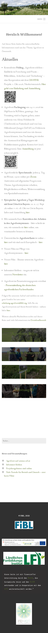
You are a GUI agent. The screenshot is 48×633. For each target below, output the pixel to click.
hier (28, 212)
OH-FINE (34, 80)
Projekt (24, 371)
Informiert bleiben (14, 464)
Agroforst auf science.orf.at (18, 461)
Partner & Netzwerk (24, 353)
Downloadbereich (38, 320)
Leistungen (24, 390)
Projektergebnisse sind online (19, 468)
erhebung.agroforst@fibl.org (14, 303)
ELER (32, 582)
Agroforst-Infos (24, 334)
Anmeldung (28, 148)
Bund (30, 578)
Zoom (33, 176)
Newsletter (17, 274)
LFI (6, 589)
